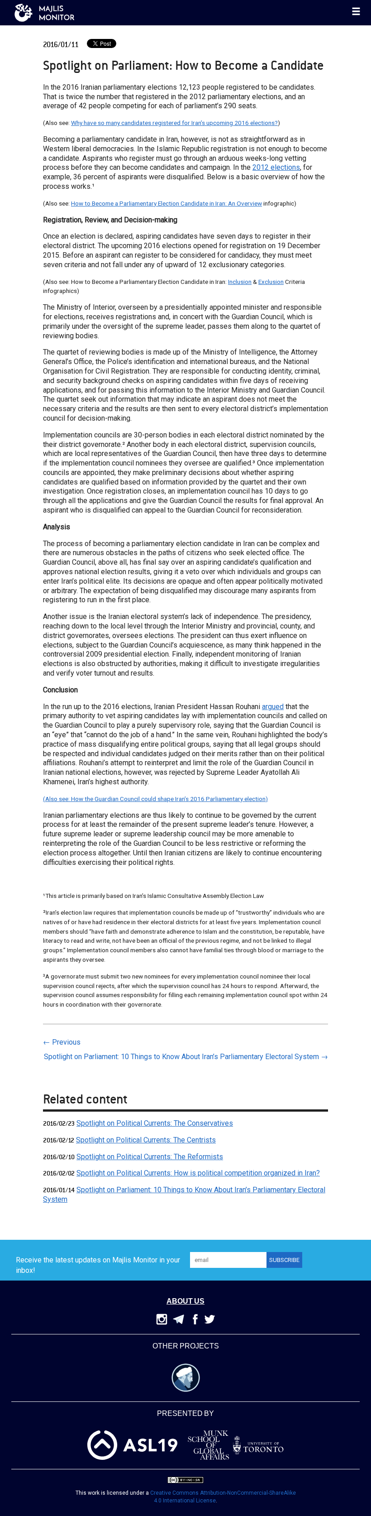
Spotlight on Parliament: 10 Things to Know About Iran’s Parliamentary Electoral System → (186, 1056)
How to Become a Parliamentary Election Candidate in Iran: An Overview (166, 203)
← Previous (62, 1042)
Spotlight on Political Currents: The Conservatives (154, 1123)
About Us (185, 1301)
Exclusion (271, 281)
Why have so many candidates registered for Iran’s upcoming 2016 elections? (174, 122)
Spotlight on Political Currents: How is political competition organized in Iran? (198, 1173)
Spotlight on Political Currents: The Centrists (146, 1140)
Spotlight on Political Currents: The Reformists (149, 1156)
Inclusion (240, 281)
